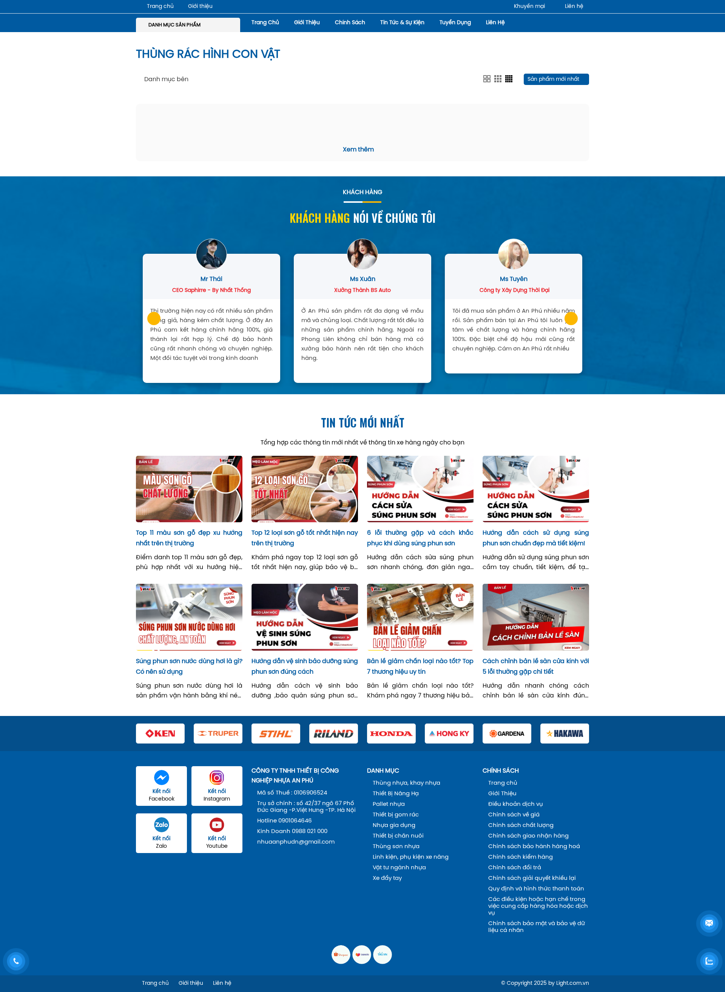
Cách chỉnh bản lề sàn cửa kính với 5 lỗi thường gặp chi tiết (536, 666)
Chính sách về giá (514, 815)
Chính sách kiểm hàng (520, 857)
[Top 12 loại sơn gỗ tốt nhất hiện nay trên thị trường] (304, 489)
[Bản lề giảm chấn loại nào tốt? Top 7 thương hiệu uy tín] (420, 617)
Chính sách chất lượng (521, 825)
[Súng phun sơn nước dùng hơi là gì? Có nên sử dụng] (189, 617)
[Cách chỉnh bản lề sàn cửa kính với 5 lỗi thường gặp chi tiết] (536, 617)
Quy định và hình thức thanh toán (536, 889)
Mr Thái (211, 279)
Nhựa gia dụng (394, 825)
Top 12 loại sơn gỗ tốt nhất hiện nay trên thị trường (304, 538)
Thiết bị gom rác (396, 815)
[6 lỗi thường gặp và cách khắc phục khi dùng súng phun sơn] (420, 489)
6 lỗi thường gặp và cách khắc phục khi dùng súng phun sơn (420, 538)
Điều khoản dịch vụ (515, 804)
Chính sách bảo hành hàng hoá (534, 847)
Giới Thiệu (307, 23)
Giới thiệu (200, 6)
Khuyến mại (529, 6)
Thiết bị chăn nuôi (398, 836)
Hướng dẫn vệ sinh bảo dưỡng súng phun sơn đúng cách (304, 666)
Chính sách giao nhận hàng (528, 836)
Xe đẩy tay (387, 878)
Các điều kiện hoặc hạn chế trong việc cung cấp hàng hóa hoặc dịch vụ (538, 906)
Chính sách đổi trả (514, 868)
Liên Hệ (495, 23)
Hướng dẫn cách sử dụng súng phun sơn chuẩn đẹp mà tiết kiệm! (536, 538)
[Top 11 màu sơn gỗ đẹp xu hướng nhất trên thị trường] (189, 489)
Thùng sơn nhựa (396, 847)
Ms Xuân (362, 279)
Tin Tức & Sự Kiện (402, 23)
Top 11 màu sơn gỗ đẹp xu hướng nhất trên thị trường (189, 538)
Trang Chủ (265, 23)
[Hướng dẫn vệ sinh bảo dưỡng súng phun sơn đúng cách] (304, 617)
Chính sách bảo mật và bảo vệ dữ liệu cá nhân (536, 927)
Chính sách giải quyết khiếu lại (532, 878)
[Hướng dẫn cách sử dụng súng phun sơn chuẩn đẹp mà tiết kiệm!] (536, 489)
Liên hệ (574, 6)
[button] (153, 318)
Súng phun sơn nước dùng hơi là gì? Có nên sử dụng (189, 666)
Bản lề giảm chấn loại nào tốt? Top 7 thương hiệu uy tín (420, 666)
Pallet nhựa (389, 804)
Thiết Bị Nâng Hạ (396, 794)
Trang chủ (160, 6)
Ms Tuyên (514, 279)
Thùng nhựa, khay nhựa (406, 783)
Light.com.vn (572, 983)
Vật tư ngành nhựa (399, 868)
